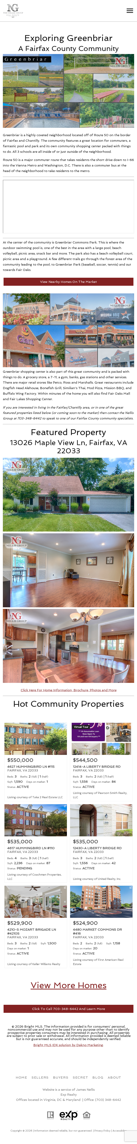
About (114, 1077)
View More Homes (68, 985)
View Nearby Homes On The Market (68, 282)
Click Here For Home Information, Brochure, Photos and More (68, 690)
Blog (97, 1077)
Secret (80, 1077)
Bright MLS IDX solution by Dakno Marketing (68, 1045)
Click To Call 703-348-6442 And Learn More (68, 1009)
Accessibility (120, 1130)
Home (21, 1077)
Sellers (40, 1077)
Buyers (60, 1077)
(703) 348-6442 (108, 1100)
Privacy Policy (102, 1130)
